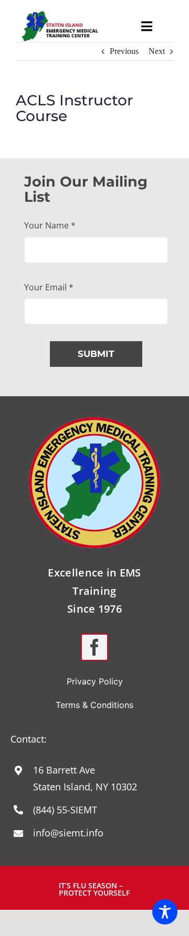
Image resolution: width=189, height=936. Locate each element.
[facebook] (94, 647)
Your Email (49, 287)
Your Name (50, 225)
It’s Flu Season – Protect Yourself (94, 889)
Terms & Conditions (94, 705)
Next (157, 51)
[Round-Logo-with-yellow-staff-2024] (94, 421)
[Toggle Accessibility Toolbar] (164, 912)
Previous (124, 51)
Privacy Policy (95, 681)
